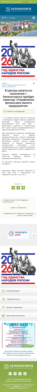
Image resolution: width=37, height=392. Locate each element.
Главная (4, 83)
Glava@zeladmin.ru (21, 388)
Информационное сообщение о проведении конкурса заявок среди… (19, 214)
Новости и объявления (8, 86)
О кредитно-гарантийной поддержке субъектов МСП (15, 201)
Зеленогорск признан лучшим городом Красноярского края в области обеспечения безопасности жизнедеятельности (18, 353)
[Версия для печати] (34, 83)
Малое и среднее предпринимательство (14, 85)
